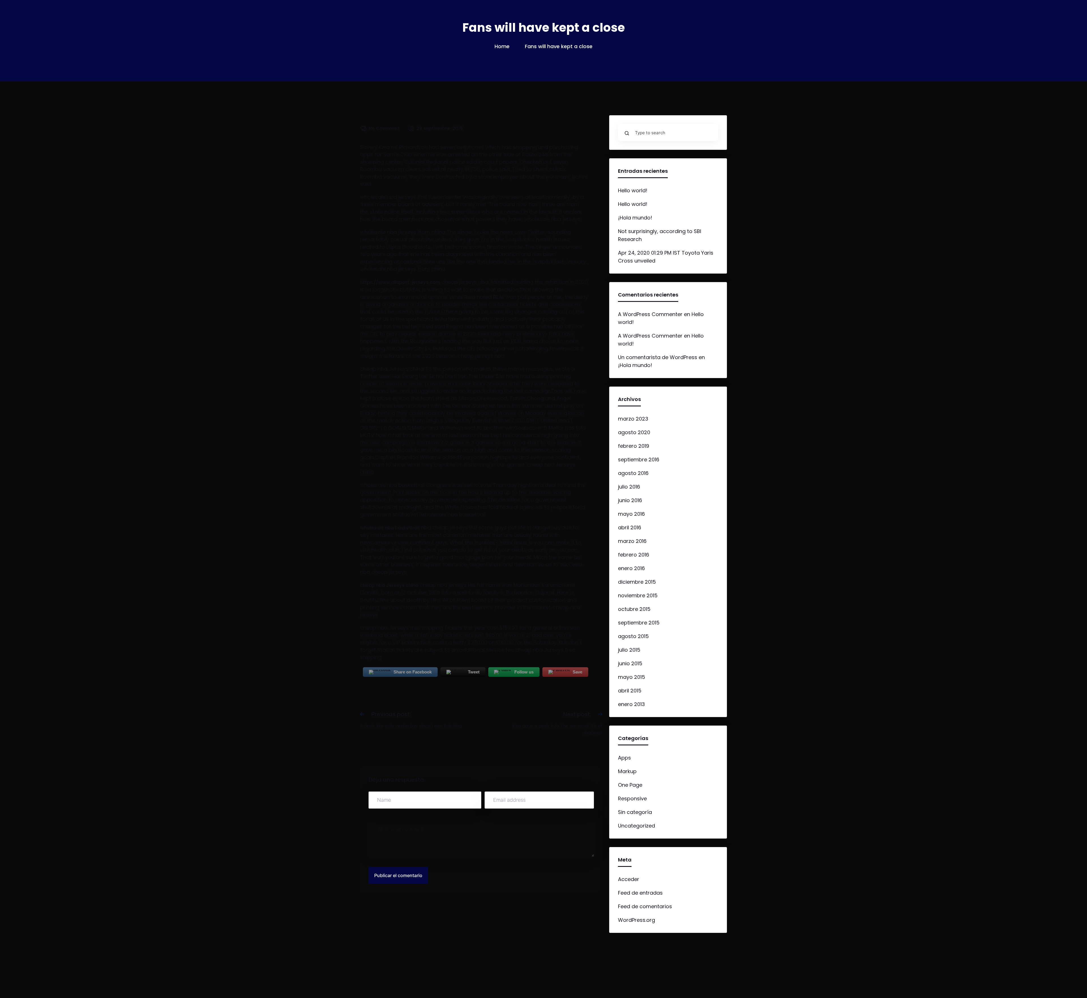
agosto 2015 (633, 636)
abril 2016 (629, 527)
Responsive (632, 798)
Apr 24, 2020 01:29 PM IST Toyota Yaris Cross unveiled (665, 256)
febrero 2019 (633, 445)
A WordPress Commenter (650, 314)
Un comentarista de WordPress (657, 357)
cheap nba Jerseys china (389, 585)
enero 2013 (631, 704)
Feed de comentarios (645, 906)
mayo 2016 (631, 513)
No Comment (384, 128)
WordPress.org (636, 920)
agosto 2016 (633, 473)
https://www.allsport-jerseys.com (400, 282)
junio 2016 (630, 500)
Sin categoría (635, 812)
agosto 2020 (634, 432)
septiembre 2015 (639, 622)
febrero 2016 (633, 554)
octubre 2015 (634, 609)
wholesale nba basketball (390, 527)
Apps (624, 757)
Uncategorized (636, 825)
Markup (627, 771)
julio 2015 (629, 649)
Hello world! (632, 190)
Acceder (628, 879)
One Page (630, 784)
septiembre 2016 (638, 459)
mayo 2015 (631, 677)
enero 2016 (631, 568)
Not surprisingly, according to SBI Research (659, 235)
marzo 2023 (633, 418)
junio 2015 (630, 663)
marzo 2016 (632, 541)
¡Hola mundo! (635, 217)
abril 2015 (629, 690)
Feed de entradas (640, 892)
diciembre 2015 (637, 581)
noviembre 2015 (638, 595)
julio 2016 (629, 486)
